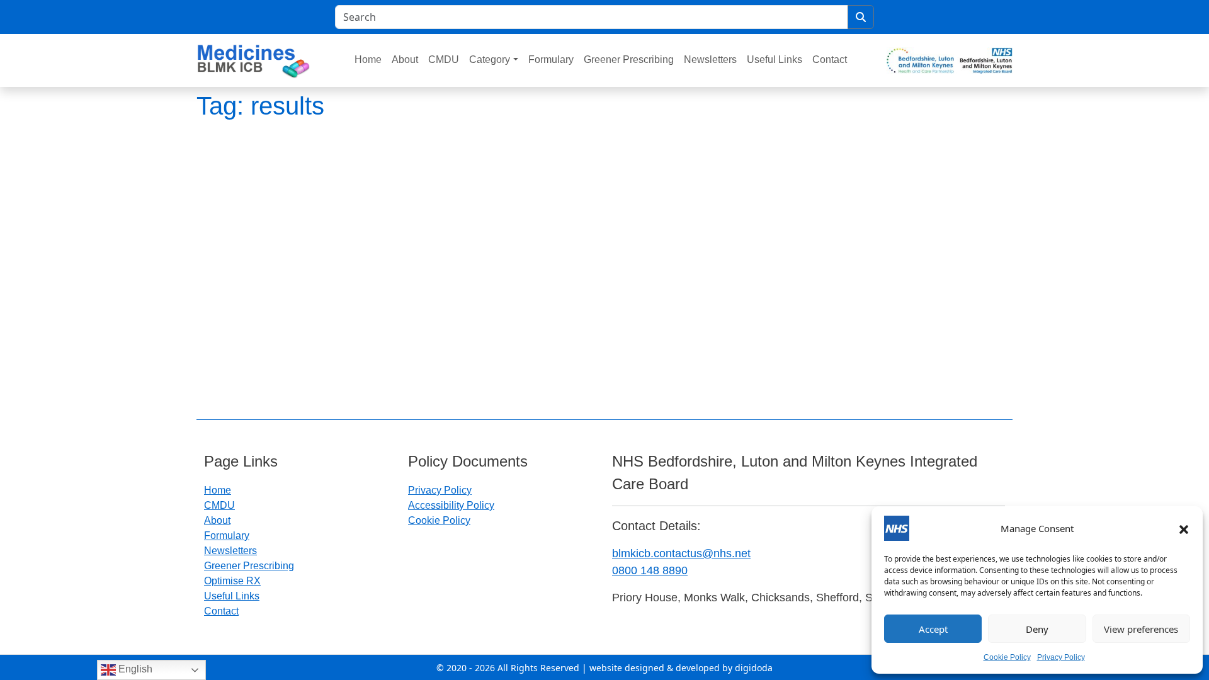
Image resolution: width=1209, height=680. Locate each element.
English (134, 669)
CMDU (443, 59)
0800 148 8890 (650, 570)
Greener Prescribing (629, 59)
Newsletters (710, 59)
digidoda (754, 668)
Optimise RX (232, 580)
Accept (933, 629)
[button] (1184, 528)
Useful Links (774, 59)
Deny (1037, 629)
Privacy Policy (1061, 657)
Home (368, 59)
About (405, 59)
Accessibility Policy (451, 505)
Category (489, 59)
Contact (829, 59)
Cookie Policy (1007, 657)
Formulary (551, 59)
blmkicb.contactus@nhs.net (681, 553)
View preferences (1141, 629)
